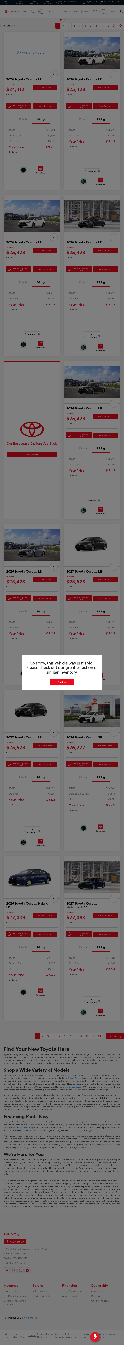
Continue (62, 681)
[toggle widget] (95, 1337)
